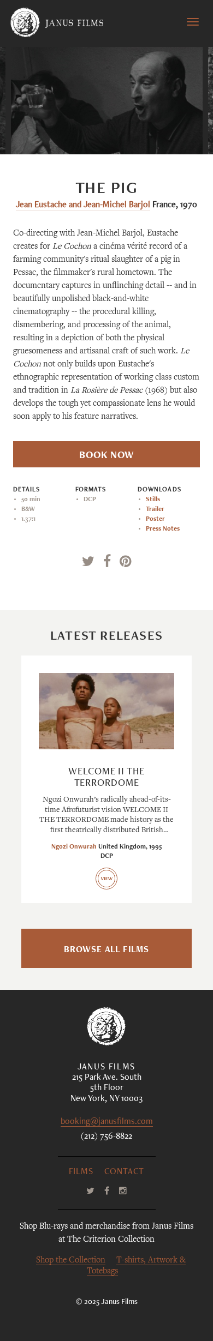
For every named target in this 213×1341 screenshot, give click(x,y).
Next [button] (152, 132)
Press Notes (163, 529)
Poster (155, 519)
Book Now (106, 456)
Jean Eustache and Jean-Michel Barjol (83, 205)
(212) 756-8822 (106, 1137)
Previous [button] (67, 132)
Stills (153, 499)
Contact (124, 1172)
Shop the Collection (70, 1260)
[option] (107, 100)
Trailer (155, 509)
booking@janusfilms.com (107, 1122)
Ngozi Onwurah (74, 847)
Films (81, 1172)
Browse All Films (106, 950)
